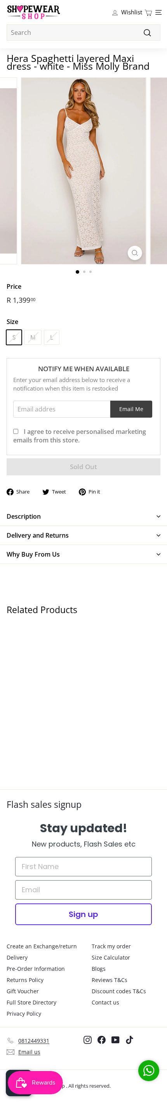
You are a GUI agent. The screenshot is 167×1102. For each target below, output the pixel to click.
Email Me (131, 409)
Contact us (105, 1002)
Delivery (17, 957)
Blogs (99, 968)
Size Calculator (111, 957)
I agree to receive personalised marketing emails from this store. (79, 436)
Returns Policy (25, 980)
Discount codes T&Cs (119, 991)
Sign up (83, 914)
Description (24, 516)
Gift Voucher (23, 991)
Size (12, 321)
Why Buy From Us (33, 554)
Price (14, 286)
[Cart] (148, 12)
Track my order (111, 946)
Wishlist (131, 12)
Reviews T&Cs (109, 980)
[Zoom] (134, 253)
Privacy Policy (24, 1013)
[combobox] (83, 32)
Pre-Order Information (36, 968)
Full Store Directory (31, 1002)
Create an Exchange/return (42, 946)
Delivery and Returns (38, 535)
